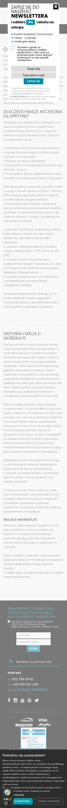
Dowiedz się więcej (40, 790)
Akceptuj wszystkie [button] (18, 801)
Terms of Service (32, 99)
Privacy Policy (15, 99)
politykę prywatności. (22, 93)
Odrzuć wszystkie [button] (49, 801)
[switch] (7, 803)
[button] (33, 795)
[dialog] (33, 779)
